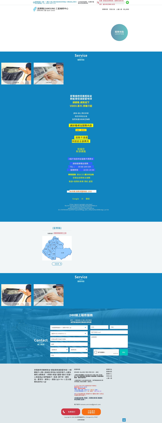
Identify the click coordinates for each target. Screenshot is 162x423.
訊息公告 (112, 9)
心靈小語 (119, 9)
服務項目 (105, 9)
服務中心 (109, 374)
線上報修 (126, 9)
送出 (123, 352)
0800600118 (60, 233)
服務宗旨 (109, 369)
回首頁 (57, 264)
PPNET (96, 417)
